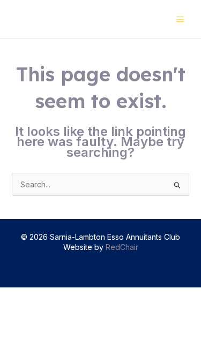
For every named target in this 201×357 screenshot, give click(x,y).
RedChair (122, 247)
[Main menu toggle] (179, 19)
